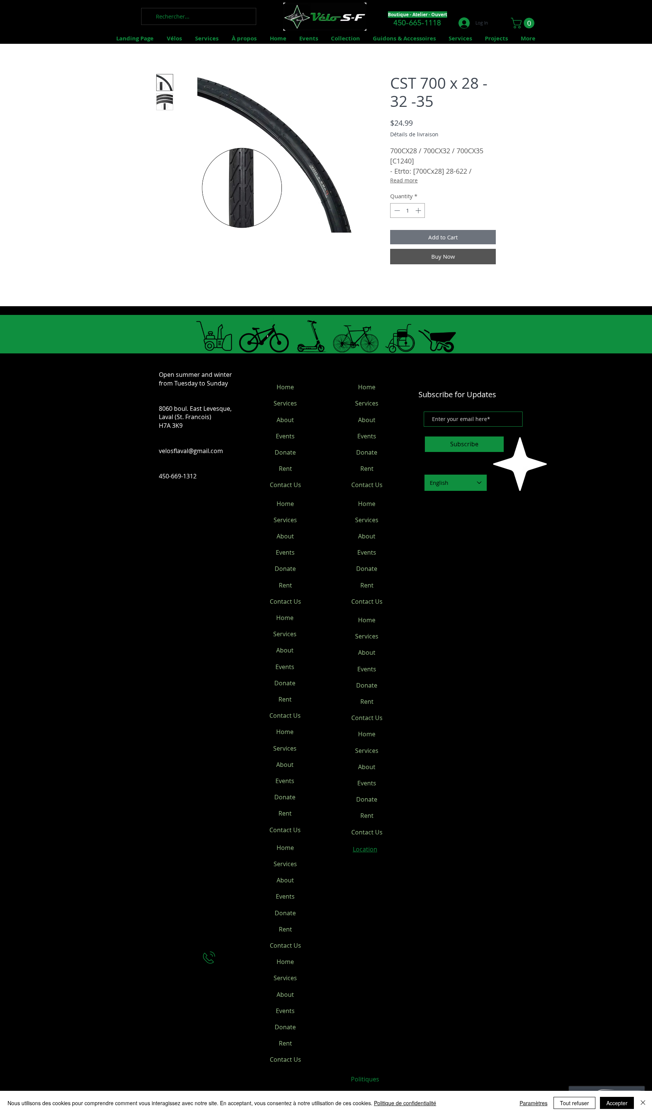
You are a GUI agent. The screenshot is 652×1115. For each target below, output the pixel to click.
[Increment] (419, 210)
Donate (285, 452)
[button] (524, 23)
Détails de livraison (414, 134)
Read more (404, 180)
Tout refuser (574, 1103)
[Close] (642, 1103)
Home (285, 387)
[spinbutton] (407, 210)
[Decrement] (396, 210)
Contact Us (285, 485)
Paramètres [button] (533, 1103)
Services (285, 403)
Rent (285, 468)
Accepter (616, 1103)
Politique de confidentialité (405, 1103)
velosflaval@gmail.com (191, 451)
